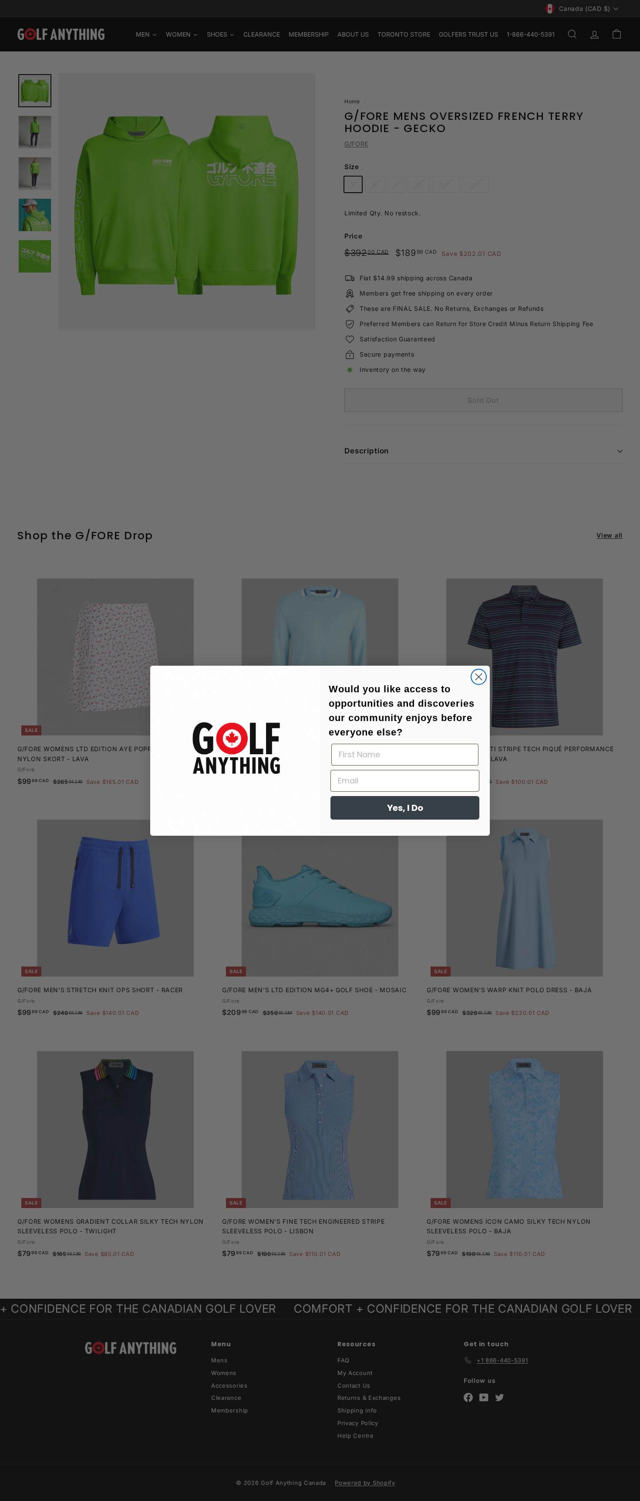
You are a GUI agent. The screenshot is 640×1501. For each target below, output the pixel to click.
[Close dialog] (478, 676)
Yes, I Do (405, 808)
